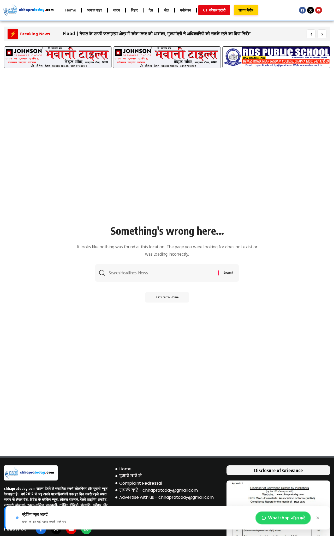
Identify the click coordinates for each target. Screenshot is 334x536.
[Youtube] (318, 10)
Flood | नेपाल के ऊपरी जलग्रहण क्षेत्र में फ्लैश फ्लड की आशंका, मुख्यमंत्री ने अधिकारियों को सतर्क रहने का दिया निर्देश (156, 33)
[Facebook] (302, 10)
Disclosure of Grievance (278, 470)
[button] (10, 60)
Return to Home (167, 297)
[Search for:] (161, 273)
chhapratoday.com (19, 488)
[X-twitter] (310, 10)
